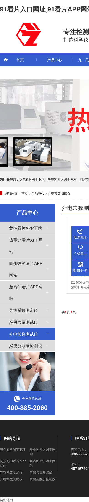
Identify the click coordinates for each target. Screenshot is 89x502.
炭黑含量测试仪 (23, 322)
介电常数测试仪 (59, 193)
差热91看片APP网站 (25, 292)
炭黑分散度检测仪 (25, 346)
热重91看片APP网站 (62, 179)
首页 (20, 59)
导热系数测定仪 (23, 310)
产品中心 (54, 59)
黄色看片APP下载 (31, 179)
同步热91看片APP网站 (25, 269)
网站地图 (6, 499)
